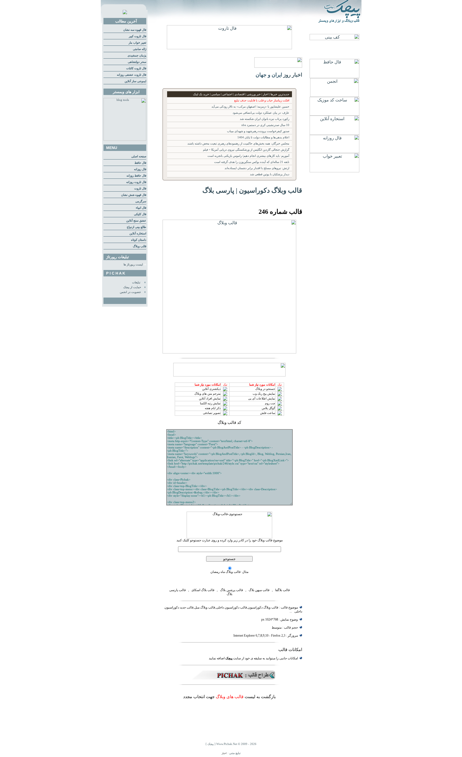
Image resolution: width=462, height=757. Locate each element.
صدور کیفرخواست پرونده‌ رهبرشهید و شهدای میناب (258, 131)
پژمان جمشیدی (137, 55)
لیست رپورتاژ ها (133, 264)
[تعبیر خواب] (334, 171)
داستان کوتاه (138, 239)
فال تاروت (140, 188)
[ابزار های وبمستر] (124, 139)
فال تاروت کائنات (136, 68)
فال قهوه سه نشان (134, 29)
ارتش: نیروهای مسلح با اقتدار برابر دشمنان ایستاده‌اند (257, 168)
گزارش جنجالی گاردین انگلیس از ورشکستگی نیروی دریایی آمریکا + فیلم (246, 149)
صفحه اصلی (138, 156)
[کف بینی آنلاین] (334, 38)
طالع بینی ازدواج (136, 227)
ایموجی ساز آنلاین (135, 81)
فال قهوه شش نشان (133, 194)
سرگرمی (140, 201)
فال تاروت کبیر (137, 36)
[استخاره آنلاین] (334, 133)
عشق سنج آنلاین (136, 220)
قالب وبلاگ (139, 246)
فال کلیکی (140, 214)
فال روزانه (140, 169)
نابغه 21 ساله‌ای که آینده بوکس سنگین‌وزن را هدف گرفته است (251, 162)
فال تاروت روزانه (136, 182)
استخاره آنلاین (137, 233)
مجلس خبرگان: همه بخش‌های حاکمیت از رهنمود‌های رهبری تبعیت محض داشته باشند (238, 143)
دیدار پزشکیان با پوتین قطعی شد (269, 174)
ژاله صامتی (139, 49)
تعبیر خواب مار (137, 42)
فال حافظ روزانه (136, 175)
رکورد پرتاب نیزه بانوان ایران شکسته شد (264, 118)
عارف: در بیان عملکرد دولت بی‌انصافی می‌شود (261, 112)
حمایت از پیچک (132, 287)
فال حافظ (140, 162)
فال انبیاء (141, 207)
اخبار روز (292, 75)
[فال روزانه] (334, 151)
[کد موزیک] (334, 114)
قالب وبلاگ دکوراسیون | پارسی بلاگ (252, 190)
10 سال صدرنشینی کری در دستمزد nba (265, 125)
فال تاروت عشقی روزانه (131, 74)
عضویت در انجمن (130, 292)
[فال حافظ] (334, 76)
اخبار (224, 753)
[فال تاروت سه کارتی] (229, 47)
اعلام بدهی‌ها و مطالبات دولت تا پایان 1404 (263, 137)
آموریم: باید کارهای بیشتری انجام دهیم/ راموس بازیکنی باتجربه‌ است (248, 155)
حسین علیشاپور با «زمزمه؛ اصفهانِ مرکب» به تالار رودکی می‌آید (250, 106)
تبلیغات (136, 282)
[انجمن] (334, 95)
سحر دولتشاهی (137, 61)
